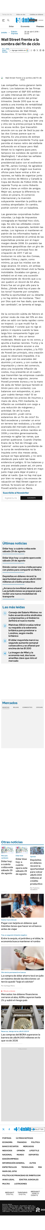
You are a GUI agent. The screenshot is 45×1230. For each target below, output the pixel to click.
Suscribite (31, 498)
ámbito (4, 33)
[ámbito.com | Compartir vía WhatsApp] (31, 50)
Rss (40, 1167)
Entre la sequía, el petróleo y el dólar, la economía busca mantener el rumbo (22, 940)
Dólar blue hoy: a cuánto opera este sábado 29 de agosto (22, 559)
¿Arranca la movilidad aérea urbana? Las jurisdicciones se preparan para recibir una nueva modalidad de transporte (22, 592)
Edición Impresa (10, 1159)
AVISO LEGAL (8, 1179)
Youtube (27, 1129)
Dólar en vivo (20, 14)
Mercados (28, 1146)
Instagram (15, 1129)
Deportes (34, 1154)
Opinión (21, 1150)
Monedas (5, 707)
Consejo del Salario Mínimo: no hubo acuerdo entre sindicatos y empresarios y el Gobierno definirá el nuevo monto (25, 616)
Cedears (39, 707)
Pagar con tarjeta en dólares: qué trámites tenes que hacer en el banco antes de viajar (21, 926)
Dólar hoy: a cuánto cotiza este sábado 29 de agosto (19, 550)
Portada (6, 1138)
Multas (6, 1184)
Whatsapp (34, 1129)
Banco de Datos (10, 1146)
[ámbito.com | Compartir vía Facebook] (34, 50)
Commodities (27, 707)
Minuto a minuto (9, 991)
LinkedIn (21, 1129)
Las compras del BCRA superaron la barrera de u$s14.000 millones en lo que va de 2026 (20, 1037)
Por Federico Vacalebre (34, 889)
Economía (25, 26)
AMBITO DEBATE (35, 1193)
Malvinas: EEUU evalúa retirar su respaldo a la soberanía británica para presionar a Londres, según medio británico (25, 630)
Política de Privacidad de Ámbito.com (21, 1175)
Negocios (7, 1150)
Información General (13, 1163)
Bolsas (16, 707)
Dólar (11, 26)
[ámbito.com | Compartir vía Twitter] (37, 50)
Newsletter (37, 1129)
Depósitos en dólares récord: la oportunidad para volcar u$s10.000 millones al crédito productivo (22, 579)
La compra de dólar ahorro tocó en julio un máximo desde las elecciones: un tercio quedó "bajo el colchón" (22, 978)
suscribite (33, 20)
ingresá (40, 20)
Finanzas (40, 26)
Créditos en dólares (36, 14)
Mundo (20, 1154)
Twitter (3, 1129)
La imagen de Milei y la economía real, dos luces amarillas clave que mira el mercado (23, 656)
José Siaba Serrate (5, 50)
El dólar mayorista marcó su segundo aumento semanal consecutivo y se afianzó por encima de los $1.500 (24, 644)
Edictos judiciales (28, 1179)
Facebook (9, 1129)
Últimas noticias (24, 1138)
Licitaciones (20, 1184)
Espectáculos (9, 1167)
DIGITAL (9, 1193)
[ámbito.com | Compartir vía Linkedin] (40, 50)
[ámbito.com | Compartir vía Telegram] (43, 50)
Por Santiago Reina (8, 986)
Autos (32, 1163)
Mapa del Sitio (9, 1171)
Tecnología (27, 1167)
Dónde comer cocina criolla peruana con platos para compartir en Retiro (22, 568)
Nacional (7, 1154)
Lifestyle (34, 1150)
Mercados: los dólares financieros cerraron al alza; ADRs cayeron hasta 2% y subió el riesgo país (21, 997)
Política (35, 1142)
